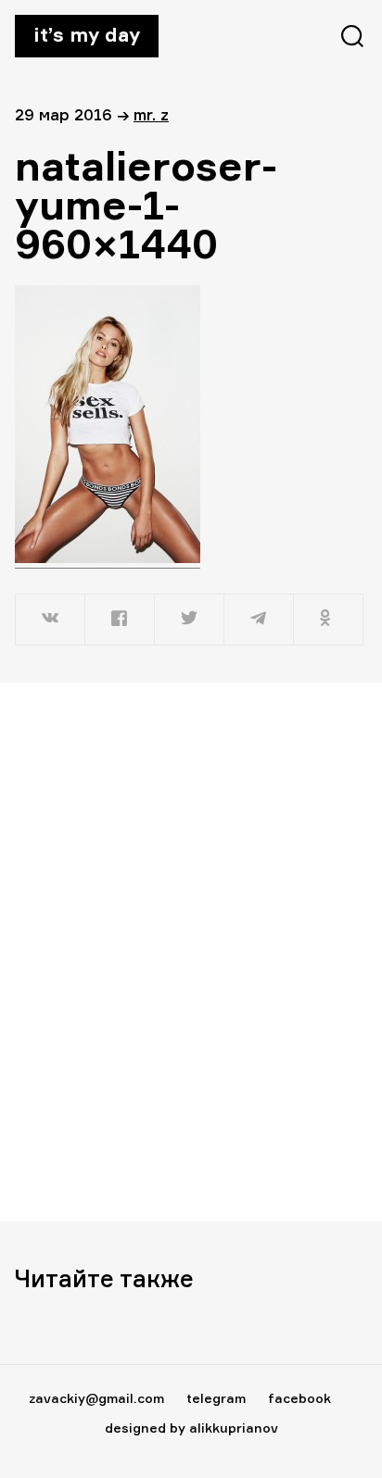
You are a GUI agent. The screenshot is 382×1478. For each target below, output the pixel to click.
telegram (216, 1398)
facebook (299, 1398)
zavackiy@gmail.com (96, 1398)
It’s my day (86, 34)
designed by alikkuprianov (191, 1427)
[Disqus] (191, 951)
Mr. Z (151, 114)
